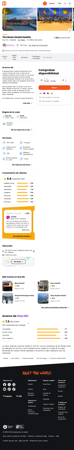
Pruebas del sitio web (10, 441)
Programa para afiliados (63, 413)
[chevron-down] (28, 323)
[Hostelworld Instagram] (13, 384)
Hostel (5, 34)
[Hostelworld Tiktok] (13, 389)
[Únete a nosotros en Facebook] (4, 384)
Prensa (60, 391)
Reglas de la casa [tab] (14, 57)
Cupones (51, 436)
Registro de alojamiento (62, 408)
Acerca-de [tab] (5, 57)
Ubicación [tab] (24, 57)
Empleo (60, 396)
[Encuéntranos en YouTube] (4, 389)
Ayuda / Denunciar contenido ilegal (33, 411)
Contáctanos (32, 406)
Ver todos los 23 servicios (38, 45)
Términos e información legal (37, 436)
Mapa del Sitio (23, 441)
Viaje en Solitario (48, 404)
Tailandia (13, 40)
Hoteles (30, 389)
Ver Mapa (21, 40)
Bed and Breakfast (31, 394)
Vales (57, 436)
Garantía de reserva (47, 394)
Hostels (30, 384)
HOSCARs (46, 399)
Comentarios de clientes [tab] (36, 57)
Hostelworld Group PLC (62, 386)
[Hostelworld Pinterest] (9, 389)
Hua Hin (5, 40)
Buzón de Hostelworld (62, 418)
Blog (44, 389)
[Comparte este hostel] (70, 30)
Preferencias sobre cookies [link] (38, 441)
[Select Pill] (45, 3)
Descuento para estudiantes (48, 409)
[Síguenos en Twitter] (9, 384)
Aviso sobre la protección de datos (14, 436)
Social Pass (46, 384)
